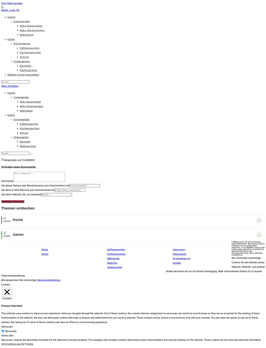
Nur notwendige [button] (27, 280)
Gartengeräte (21, 97)
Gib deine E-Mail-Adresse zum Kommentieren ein (27, 190)
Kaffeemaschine (29, 124)
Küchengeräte (21, 119)
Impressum (179, 249)
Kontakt (177, 263)
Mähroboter (26, 110)
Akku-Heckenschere (31, 106)
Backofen (25, 141)
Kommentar (7, 181)
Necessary (11, 331)
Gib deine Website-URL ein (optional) (21, 194)
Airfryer (24, 133)
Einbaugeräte (21, 137)
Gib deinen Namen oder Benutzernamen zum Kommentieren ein (35, 185)
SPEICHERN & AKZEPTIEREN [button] (17, 344)
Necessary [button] (7, 326)
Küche (11, 115)
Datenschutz (179, 254)
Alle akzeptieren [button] (10, 280)
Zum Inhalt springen (11, 3)
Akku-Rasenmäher (30, 101)
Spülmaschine (28, 146)
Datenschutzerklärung (48, 280)
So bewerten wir (181, 258)
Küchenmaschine (29, 128)
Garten (11, 93)
